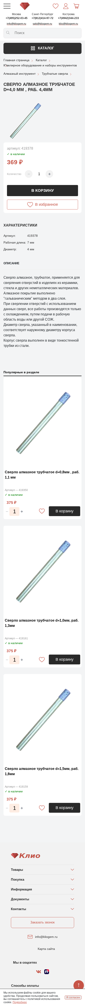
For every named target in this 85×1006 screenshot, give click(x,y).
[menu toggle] (6, 6)
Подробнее (20, 1002)
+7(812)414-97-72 (42, 18)
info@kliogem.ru (46, 937)
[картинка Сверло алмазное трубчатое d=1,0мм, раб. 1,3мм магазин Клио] (42, 571)
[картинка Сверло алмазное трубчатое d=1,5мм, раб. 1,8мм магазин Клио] (42, 719)
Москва (16, 14)
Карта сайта (46, 949)
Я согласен (73, 997)
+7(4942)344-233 (68, 18)
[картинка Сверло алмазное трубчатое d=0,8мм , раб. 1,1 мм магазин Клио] (42, 422)
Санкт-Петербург (42, 14)
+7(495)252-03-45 (16, 18)
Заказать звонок (42, 922)
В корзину (42, 190)
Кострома (69, 14)
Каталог (45, 48)
